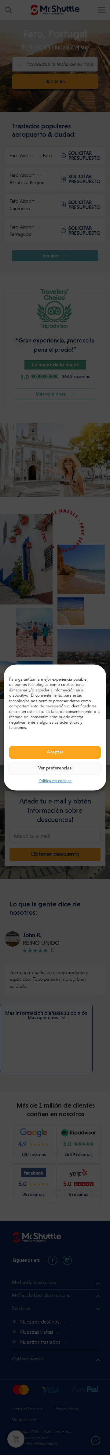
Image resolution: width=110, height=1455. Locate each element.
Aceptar (55, 752)
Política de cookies (55, 781)
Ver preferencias (55, 768)
